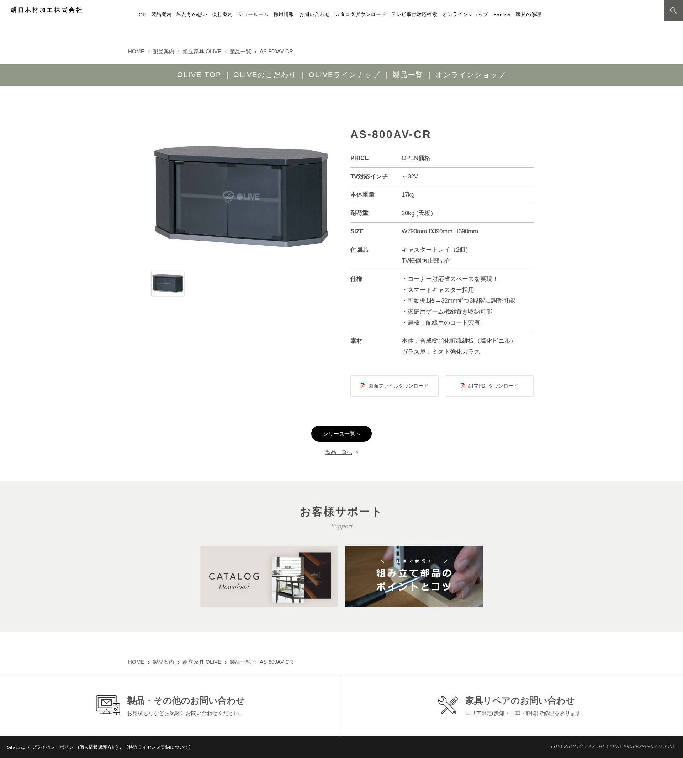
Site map (16, 747)
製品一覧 (240, 51)
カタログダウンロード (360, 14)
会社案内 (222, 14)
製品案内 (161, 14)
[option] (241, 197)
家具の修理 (528, 14)
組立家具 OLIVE (202, 51)
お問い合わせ (314, 14)
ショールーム (253, 14)
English (502, 14)
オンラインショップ (465, 14)
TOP (141, 14)
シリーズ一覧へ (341, 434)
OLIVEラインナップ (344, 75)
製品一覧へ (338, 452)
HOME (136, 51)
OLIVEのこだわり (265, 75)
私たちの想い (191, 14)
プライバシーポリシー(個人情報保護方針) (75, 747)
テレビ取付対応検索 (414, 14)
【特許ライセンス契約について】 (158, 747)
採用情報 (284, 14)
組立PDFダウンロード (493, 386)
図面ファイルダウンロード (398, 386)
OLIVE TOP (199, 75)
